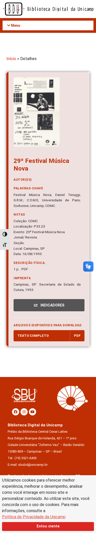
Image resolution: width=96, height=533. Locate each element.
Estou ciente (48, 526)
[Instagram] (24, 411)
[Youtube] (32, 411)
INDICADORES (52, 305)
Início (11, 58)
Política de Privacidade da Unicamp (34, 516)
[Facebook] (15, 411)
